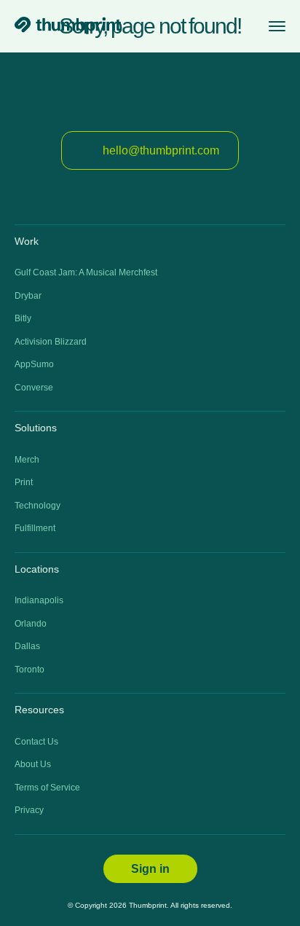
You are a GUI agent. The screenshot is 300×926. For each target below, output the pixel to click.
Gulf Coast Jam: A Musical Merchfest (86, 272)
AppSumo (34, 364)
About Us (33, 764)
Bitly (23, 318)
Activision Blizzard (51, 342)
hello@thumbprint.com (161, 150)
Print (24, 482)
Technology (37, 506)
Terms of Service (47, 787)
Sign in (150, 869)
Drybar (28, 296)
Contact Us (36, 742)
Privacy (29, 810)
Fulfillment (35, 528)
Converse (34, 387)
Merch (27, 460)
